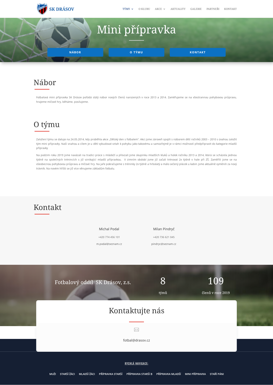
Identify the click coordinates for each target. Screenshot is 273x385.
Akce (158, 9)
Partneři (213, 9)
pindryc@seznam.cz (163, 244)
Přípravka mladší (168, 374)
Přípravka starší (110, 374)
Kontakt (230, 9)
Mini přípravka (195, 374)
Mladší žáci (87, 374)
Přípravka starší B (139, 374)
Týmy (126, 9)
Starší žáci (67, 374)
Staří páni (217, 374)
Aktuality (178, 9)
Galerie (196, 9)
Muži (52, 374)
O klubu (144, 9)
